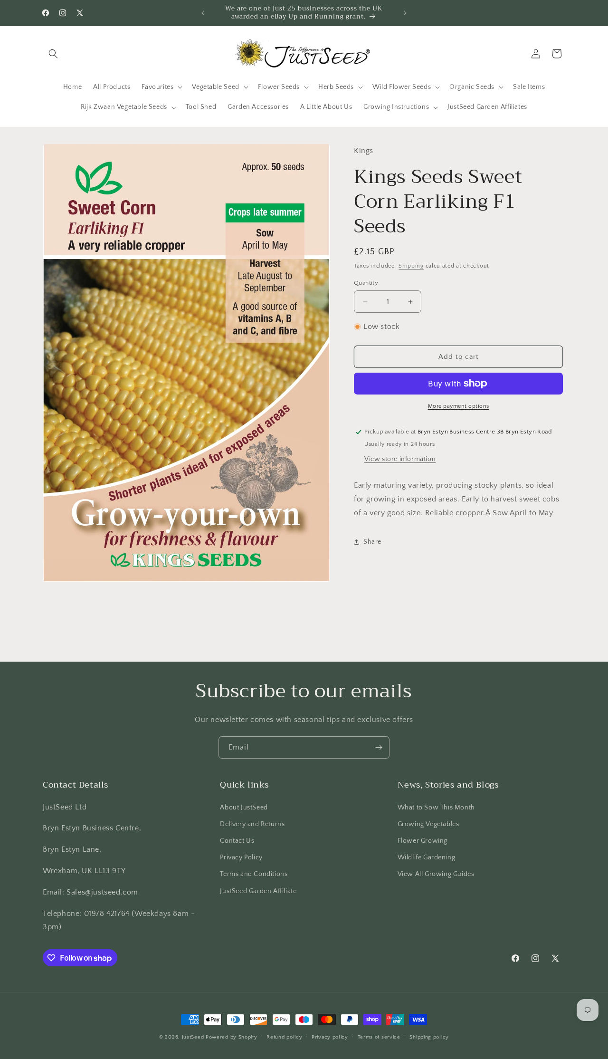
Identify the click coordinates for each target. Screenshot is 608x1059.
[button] (53, 53)
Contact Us (237, 841)
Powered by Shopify (231, 1037)
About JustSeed (243, 807)
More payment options (458, 406)
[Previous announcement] (202, 13)
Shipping (411, 266)
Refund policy (284, 1037)
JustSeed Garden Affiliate (258, 891)
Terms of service (379, 1037)
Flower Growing (422, 841)
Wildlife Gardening (427, 857)
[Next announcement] (405, 13)
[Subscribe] (378, 747)
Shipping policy (429, 1037)
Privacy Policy (241, 857)
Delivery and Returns (252, 824)
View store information (400, 459)
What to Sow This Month (436, 807)
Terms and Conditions (253, 874)
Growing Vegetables (428, 824)
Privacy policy (330, 1037)
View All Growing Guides (436, 874)
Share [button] (372, 542)
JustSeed (193, 1037)
